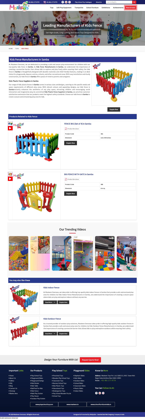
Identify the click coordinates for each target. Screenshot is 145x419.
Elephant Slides (79, 376)
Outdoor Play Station (38, 399)
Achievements (118, 7)
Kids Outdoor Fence (52, 318)
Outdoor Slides (79, 381)
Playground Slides (37, 378)
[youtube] (66, 2)
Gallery (11, 381)
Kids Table (34, 386)
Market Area (13, 393)
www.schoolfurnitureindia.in (101, 404)
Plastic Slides (78, 388)
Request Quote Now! (90, 360)
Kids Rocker (35, 383)
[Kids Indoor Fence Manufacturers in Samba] (25, 300)
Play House (35, 396)
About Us (99, 2)
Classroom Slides (80, 386)
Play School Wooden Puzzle (62, 393)
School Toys (57, 396)
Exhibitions (106, 7)
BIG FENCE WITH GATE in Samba (78, 174)
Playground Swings (37, 381)
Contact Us (13, 388)
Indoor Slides (78, 391)
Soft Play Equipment (64, 7)
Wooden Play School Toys (61, 378)
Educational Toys (58, 388)
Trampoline (79, 7)
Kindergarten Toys (59, 391)
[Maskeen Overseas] (19, 7)
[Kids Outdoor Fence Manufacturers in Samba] (25, 331)
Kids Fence (35, 391)
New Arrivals (130, 7)
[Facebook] (62, 2)
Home (11, 48)
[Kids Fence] (114, 84)
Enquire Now (70, 143)
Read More (49, 302)
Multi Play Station (37, 393)
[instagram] (69, 2)
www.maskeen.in (73, 404)
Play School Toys (36, 376)
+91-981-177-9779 (33, 2)
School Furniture (92, 7)
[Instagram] (18, 253)
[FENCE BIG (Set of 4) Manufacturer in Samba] (36, 145)
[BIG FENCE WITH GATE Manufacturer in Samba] (36, 196)
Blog (11, 386)
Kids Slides (78, 378)
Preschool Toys (58, 376)
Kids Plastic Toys (58, 386)
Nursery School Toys (59, 383)
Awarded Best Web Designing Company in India (110, 414)
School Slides (78, 383)
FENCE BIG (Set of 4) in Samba (77, 123)
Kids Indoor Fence (51, 287)
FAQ (10, 383)
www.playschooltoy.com (44, 404)
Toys (51, 7)
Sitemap (12, 391)
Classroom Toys (58, 381)
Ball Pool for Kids (37, 388)
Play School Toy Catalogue (83, 2)
